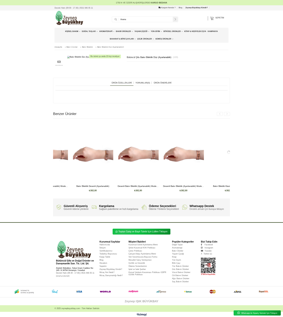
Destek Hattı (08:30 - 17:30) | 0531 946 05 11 (75, 273)
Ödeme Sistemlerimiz (138, 266)
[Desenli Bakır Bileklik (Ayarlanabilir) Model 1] (165, 152)
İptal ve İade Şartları (137, 269)
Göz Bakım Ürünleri (180, 269)
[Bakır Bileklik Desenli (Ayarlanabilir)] (74, 152)
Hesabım (103, 263)
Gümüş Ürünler (163, 39)
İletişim (102, 248)
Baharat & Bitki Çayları (122, 39)
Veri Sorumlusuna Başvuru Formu (143, 257)
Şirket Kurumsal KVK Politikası (142, 248)
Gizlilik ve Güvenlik (137, 263)
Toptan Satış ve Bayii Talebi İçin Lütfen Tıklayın (142, 231)
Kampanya (213, 31)
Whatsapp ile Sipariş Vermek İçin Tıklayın (259, 313)
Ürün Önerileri (162, 83)
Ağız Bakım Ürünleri (180, 278)
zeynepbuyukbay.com (70, 308)
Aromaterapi (105, 31)
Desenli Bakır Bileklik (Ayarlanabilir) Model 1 (165, 186)
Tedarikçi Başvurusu (108, 254)
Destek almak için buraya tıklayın (207, 209)
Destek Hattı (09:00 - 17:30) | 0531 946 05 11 (74, 8)
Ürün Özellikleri (122, 83)
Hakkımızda (104, 245)
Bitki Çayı (176, 263)
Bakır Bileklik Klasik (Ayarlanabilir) (210, 186)
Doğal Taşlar (89, 31)
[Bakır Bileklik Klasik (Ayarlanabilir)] (210, 152)
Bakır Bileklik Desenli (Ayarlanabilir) (74, 186)
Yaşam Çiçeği (140, 31)
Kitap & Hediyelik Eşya (195, 31)
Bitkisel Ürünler (172, 31)
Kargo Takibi (104, 257)
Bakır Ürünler (123, 31)
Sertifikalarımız (105, 251)
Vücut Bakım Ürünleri (181, 272)
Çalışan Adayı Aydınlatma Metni (142, 254)
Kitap (174, 257)
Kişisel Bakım (71, 31)
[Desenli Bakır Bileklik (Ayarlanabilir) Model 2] (119, 152)
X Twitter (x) (206, 254)
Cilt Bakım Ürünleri (180, 275)
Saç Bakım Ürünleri (180, 281)
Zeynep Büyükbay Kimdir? (196, 8)
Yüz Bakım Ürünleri (180, 266)
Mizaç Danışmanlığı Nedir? (111, 275)
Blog (180, 8)
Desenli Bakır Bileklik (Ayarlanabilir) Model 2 (119, 186)
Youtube (208, 251)
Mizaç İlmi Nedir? (106, 272)
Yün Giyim (155, 31)
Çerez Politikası (135, 251)
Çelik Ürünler (144, 39)
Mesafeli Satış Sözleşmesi (140, 260)
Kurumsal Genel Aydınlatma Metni (143, 245)
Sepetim (103, 266)
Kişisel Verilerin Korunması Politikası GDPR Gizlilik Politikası (147, 273)
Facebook (209, 245)
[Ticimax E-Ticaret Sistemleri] (141, 314)
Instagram (209, 248)
